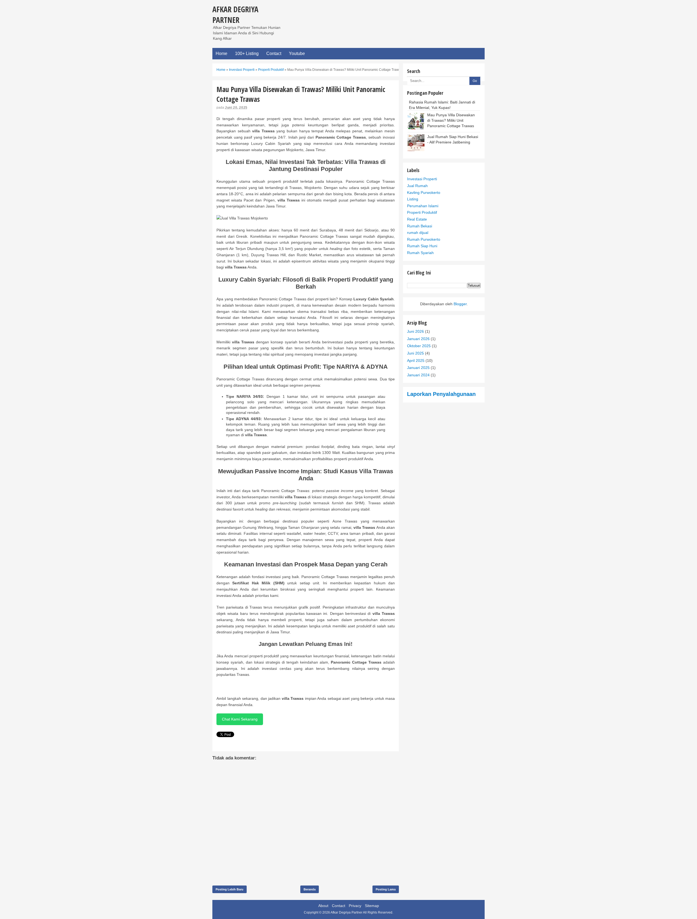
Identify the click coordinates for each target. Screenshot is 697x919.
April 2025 (415, 360)
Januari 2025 (418, 367)
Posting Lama (386, 889)
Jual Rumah (417, 186)
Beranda (310, 889)
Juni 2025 (415, 353)
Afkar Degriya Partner (235, 14)
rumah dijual (417, 232)
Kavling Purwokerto (423, 192)
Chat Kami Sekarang (240, 719)
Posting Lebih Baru (229, 889)
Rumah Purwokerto (423, 239)
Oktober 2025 (419, 346)
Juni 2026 (415, 331)
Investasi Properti (422, 179)
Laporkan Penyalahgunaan (441, 394)
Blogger (460, 304)
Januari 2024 (418, 375)
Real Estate (417, 219)
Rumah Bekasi (419, 226)
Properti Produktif (422, 212)
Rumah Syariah (420, 253)
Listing (412, 199)
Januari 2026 (418, 339)
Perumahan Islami (422, 206)
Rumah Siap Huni (422, 246)
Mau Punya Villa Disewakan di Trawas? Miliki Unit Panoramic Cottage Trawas (451, 120)
